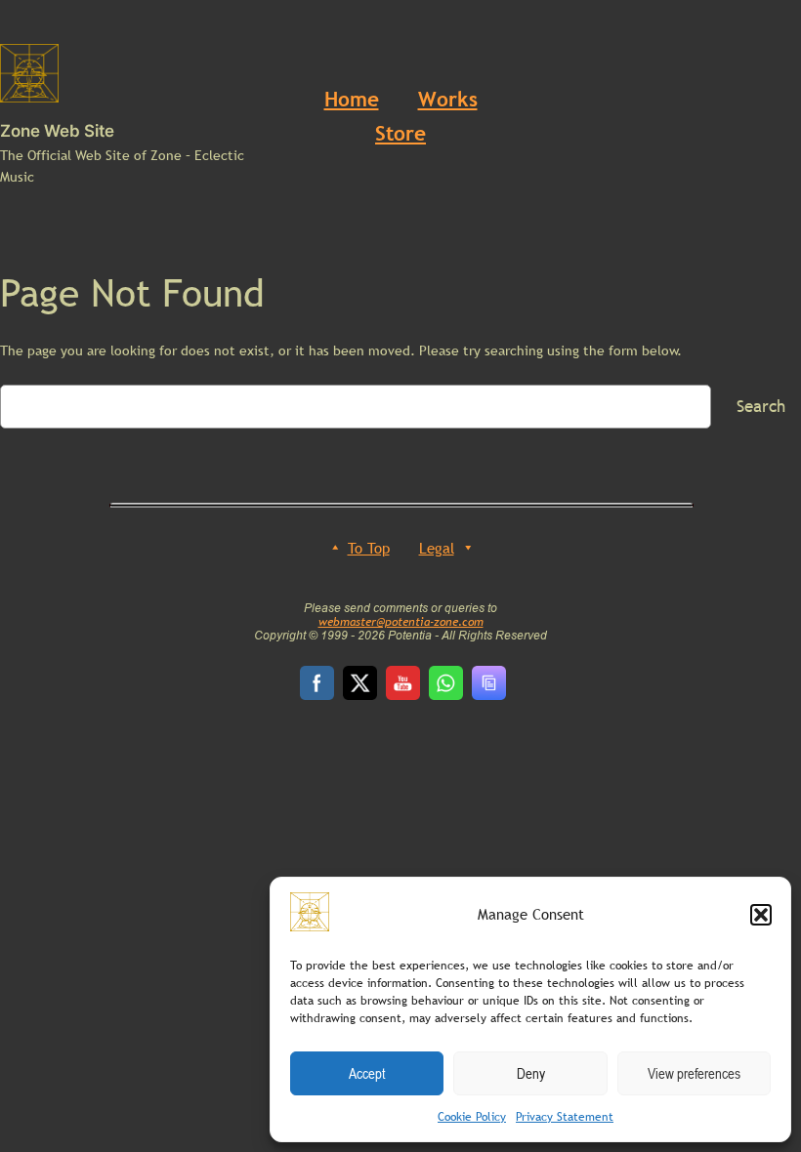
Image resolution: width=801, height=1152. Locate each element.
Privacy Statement (564, 1117)
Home (351, 99)
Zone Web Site (57, 131)
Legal (436, 547)
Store (400, 133)
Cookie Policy (472, 1117)
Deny (531, 1073)
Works (448, 99)
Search (761, 406)
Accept (367, 1073)
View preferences (694, 1073)
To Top (369, 547)
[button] (761, 915)
